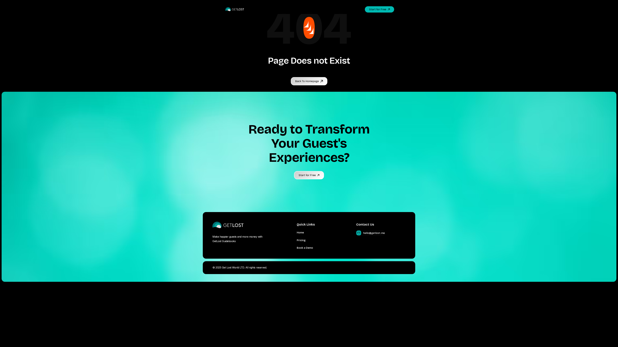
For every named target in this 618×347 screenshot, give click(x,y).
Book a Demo (305, 247)
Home (300, 232)
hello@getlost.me (374, 233)
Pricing (301, 240)
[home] (234, 9)
